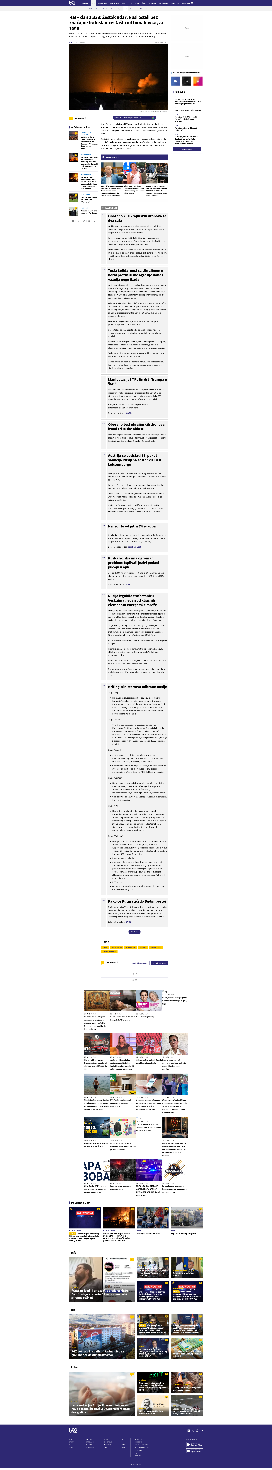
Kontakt (138, 1456)
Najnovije (85, 3)
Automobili (107, 1445)
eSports (106, 1439)
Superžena (90, 1447)
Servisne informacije (181, 1385)
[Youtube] (202, 1431)
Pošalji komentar (159, 963)
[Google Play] (194, 1444)
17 (76, 155)
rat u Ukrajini (117, 947)
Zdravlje (89, 1439)
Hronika (176, 1406)
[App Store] (194, 1451)
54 (76, 133)
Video (123, 1439)
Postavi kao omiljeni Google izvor (128, 118)
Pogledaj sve (186, 149)
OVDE (128, 413)
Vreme (123, 1447)
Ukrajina (143, 947)
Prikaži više (134, 932)
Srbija (74, 1348)
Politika (74, 1287)
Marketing (138, 1439)
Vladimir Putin (156, 947)
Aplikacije (138, 1450)
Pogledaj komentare (139, 963)
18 (76, 208)
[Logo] (72, 3)
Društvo (75, 1402)
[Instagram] (198, 81)
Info (70, 1439)
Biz (70, 1445)
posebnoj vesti (135, 546)
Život (71, 1447)
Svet (71, 42)
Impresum (138, 1442)
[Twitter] (186, 81)
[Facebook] (175, 81)
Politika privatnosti (142, 1447)
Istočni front (131, 947)
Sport (71, 1442)
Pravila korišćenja (142, 1445)
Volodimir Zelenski (109, 951)
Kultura (89, 1445)
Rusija (105, 947)
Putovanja (90, 1442)
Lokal (106, 1447)
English (123, 1445)
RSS (136, 1453)
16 (76, 175)
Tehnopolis (108, 1442)
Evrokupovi (85, 195)
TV (121, 1442)
